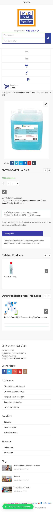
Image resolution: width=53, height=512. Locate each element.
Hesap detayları (10, 427)
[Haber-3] (7, 479)
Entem (14, 92)
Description (9, 233)
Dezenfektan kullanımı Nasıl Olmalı (27, 466)
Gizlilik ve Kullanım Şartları (14, 392)
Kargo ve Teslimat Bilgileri (14, 397)
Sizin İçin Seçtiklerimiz (15, 203)
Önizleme (26, 267)
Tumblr (34, 163)
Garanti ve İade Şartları (13, 402)
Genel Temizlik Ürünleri (27, 92)
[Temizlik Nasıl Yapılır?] (7, 490)
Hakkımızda (8, 447)
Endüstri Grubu (17, 201)
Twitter (16, 163)
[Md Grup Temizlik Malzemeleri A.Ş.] (26, 17)
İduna (4, 203)
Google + (25, 163)
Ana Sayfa (6, 92)
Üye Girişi (26, 2)
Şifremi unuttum (10, 433)
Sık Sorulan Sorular (11, 407)
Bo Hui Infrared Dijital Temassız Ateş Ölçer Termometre (25, 317)
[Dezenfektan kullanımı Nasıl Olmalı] (7, 468)
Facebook (12, 163)
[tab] (22, 233)
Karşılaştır (4, 192)
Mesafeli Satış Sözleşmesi (14, 386)
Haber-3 (17, 477)
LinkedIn (21, 163)
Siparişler (7, 422)
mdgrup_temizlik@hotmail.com (14, 358)
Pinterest (29, 163)
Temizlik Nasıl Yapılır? (22, 488)
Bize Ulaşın (8, 453)
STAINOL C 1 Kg (10, 277)
